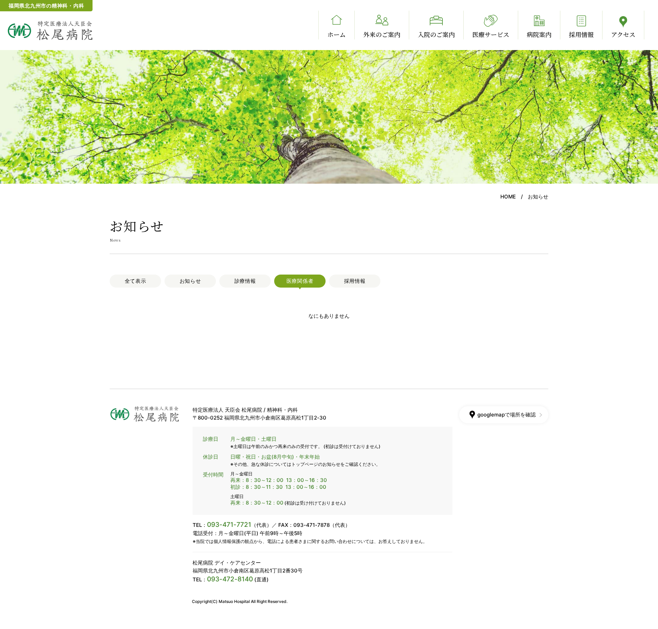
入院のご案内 (436, 34)
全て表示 (135, 281)
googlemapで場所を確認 (506, 414)
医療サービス (490, 34)
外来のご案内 (381, 34)
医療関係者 (300, 281)
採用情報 (581, 34)
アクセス (623, 34)
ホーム (336, 34)
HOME (508, 196)
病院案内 (539, 34)
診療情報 (245, 281)
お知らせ (190, 281)
